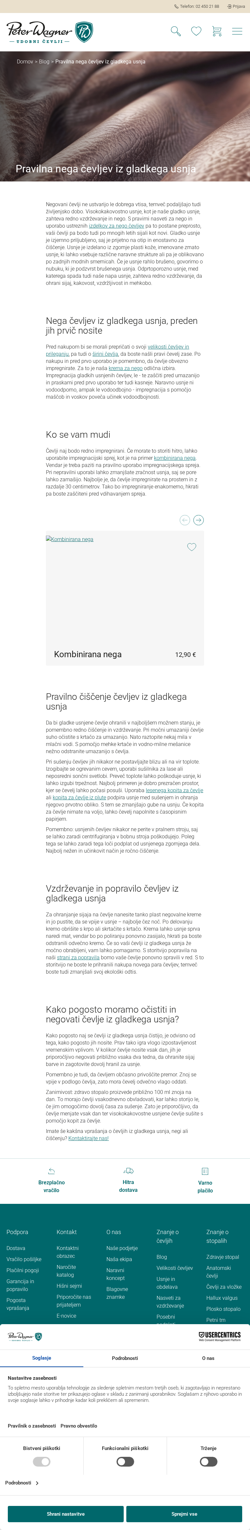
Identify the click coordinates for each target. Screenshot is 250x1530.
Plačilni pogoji (23, 1270)
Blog (162, 1257)
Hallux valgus (222, 1298)
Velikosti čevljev (175, 1268)
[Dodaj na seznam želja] (192, 547)
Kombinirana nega (88, 654)
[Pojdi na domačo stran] (50, 32)
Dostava (16, 1248)
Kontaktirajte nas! (88, 1138)
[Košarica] (217, 32)
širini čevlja (105, 354)
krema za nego (126, 368)
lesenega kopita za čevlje (174, 790)
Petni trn (216, 1320)
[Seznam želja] (196, 32)
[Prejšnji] (184, 522)
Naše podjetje (122, 1248)
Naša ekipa (119, 1259)
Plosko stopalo (223, 1309)
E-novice (66, 1316)
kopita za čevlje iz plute (79, 797)
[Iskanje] (176, 32)
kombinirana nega (175, 458)
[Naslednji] (198, 522)
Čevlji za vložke (224, 1287)
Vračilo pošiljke (24, 1259)
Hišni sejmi (69, 1286)
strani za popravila (78, 957)
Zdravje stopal (222, 1257)
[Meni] (237, 32)
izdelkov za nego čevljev (116, 226)
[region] (125, 590)
